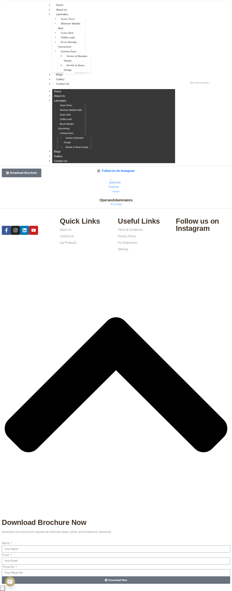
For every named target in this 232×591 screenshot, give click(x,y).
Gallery (58, 156)
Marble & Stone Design (74, 68)
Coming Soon (68, 51)
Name (6, 543)
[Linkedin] (24, 230)
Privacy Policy (127, 236)
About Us (59, 95)
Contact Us (62, 83)
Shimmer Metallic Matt (69, 26)
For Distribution (127, 242)
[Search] (222, 82)
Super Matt (67, 33)
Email (6, 555)
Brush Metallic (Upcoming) (67, 44)
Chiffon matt (68, 37)
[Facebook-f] (6, 230)
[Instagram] (15, 230)
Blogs (57, 151)
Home (57, 91)
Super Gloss (68, 19)
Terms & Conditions (130, 229)
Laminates (62, 14)
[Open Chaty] (10, 581)
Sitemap (123, 249)
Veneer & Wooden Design (75, 58)
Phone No (8, 567)
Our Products (68, 242)
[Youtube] (33, 230)
